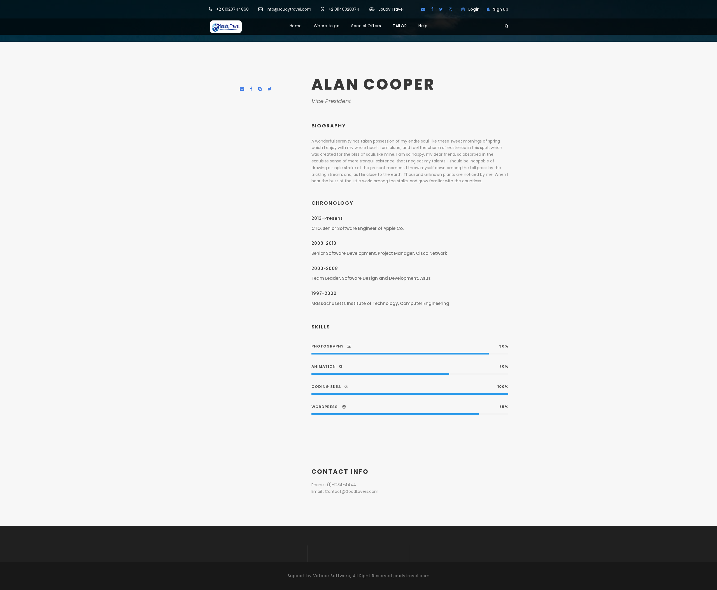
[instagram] (450, 9)
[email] (423, 9)
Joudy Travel (391, 9)
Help (422, 26)
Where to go (327, 26)
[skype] (260, 89)
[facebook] (432, 9)
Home (296, 26)
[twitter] (441, 9)
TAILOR (400, 26)
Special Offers (366, 26)
